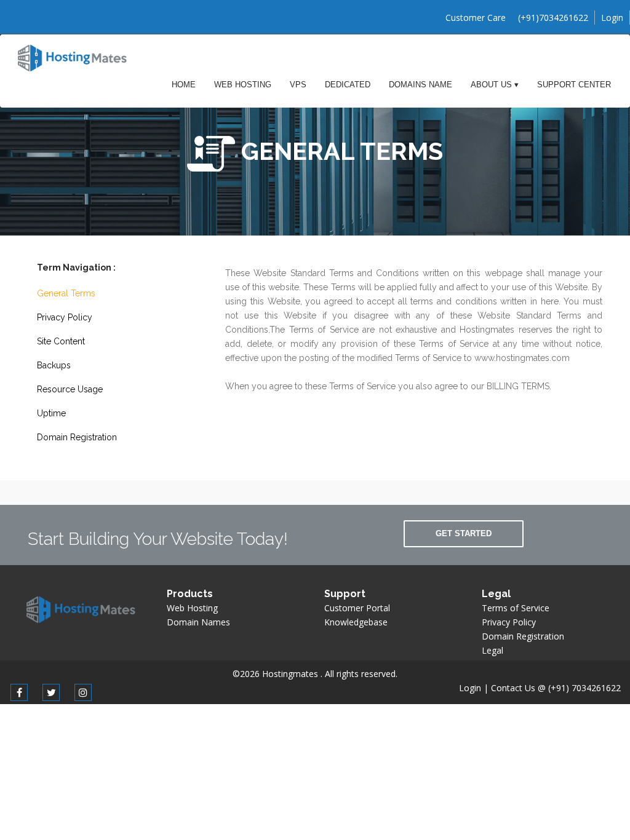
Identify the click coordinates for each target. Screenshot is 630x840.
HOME (184, 84)
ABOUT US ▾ (495, 84)
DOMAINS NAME (420, 84)
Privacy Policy (64, 317)
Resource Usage (70, 389)
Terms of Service (515, 608)
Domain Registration (77, 437)
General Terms (66, 293)
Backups (54, 365)
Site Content (61, 341)
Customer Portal (357, 608)
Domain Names (198, 622)
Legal (492, 650)
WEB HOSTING (242, 84)
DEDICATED (347, 84)
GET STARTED (464, 533)
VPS (298, 84)
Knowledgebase (356, 622)
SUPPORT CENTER (574, 84)
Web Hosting (192, 608)
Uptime (51, 413)
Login (612, 17)
